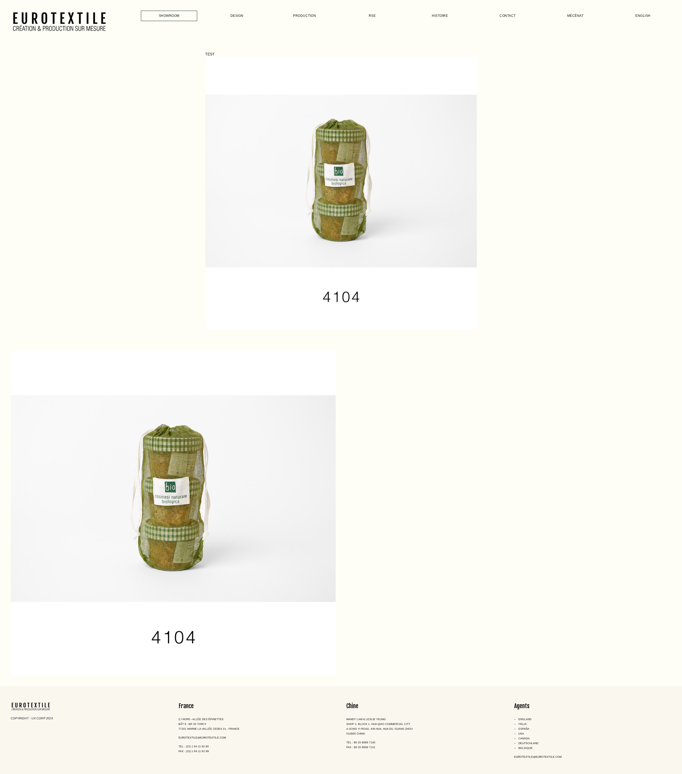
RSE (372, 16)
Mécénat (575, 16)
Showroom (169, 16)
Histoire (440, 16)
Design (236, 16)
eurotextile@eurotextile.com (202, 737)
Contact (508, 16)
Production (304, 16)
